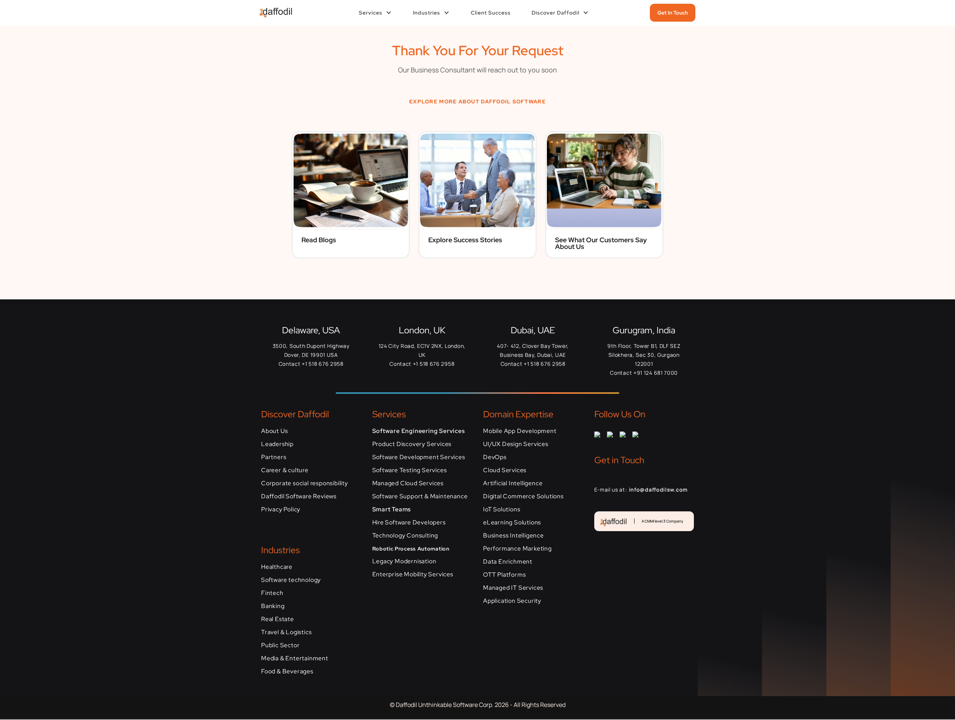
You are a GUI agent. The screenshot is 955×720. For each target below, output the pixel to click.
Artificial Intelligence (512, 483)
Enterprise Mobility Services (412, 574)
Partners (273, 457)
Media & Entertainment (294, 658)
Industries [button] (426, 12)
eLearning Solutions (512, 522)
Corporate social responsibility (304, 483)
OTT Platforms (504, 575)
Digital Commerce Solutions (523, 496)
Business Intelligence (513, 535)
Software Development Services (418, 457)
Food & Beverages (287, 671)
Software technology (291, 580)
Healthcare (276, 567)
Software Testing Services (409, 470)
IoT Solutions (501, 509)
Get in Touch (672, 12)
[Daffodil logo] (273, 13)
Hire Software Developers (409, 522)
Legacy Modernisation (404, 561)
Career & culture (285, 470)
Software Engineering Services (418, 431)
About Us (274, 431)
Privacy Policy (280, 509)
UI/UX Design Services (515, 444)
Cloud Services (504, 470)
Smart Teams (391, 509)
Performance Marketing (517, 548)
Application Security (512, 601)
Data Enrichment (507, 561)
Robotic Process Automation (411, 548)
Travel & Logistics (286, 632)
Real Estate (277, 619)
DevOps (495, 457)
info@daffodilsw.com (658, 489)
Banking (273, 606)
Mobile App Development (520, 431)
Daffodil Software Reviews (298, 496)
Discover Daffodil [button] (555, 12)
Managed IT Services (513, 588)
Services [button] (370, 12)
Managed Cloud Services (408, 483)
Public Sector (280, 645)
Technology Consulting (405, 535)
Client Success (491, 12)
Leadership (277, 444)
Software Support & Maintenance (420, 496)
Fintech (272, 593)
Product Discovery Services (412, 444)
